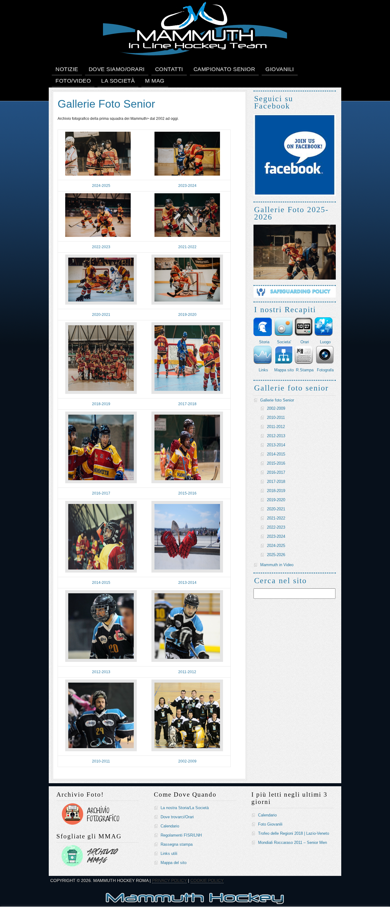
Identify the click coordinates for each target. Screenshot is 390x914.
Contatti (169, 69)
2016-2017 (101, 493)
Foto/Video (73, 81)
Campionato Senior (224, 69)
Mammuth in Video (276, 564)
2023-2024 (187, 186)
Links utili (169, 853)
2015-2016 (187, 493)
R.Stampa (305, 370)
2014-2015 (101, 582)
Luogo (325, 342)
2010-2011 (101, 761)
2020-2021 (101, 314)
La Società (118, 81)
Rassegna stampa (177, 844)
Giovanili (279, 69)
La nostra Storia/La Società (185, 807)
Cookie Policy (207, 880)
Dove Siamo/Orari (117, 69)
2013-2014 (187, 582)
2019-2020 (187, 314)
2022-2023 (101, 247)
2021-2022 (187, 247)
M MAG (155, 81)
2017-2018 (187, 404)
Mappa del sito (173, 862)
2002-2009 (187, 761)
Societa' (284, 342)
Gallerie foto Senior (277, 400)
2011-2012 (187, 672)
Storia (264, 342)
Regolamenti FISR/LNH (181, 835)
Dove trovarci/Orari (177, 817)
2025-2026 (276, 554)
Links (263, 370)
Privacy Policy (169, 880)
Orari (304, 342)
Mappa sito (284, 370)
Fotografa (325, 370)
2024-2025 (101, 186)
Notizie (66, 69)
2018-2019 (101, 404)
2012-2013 (101, 672)
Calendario (170, 826)
